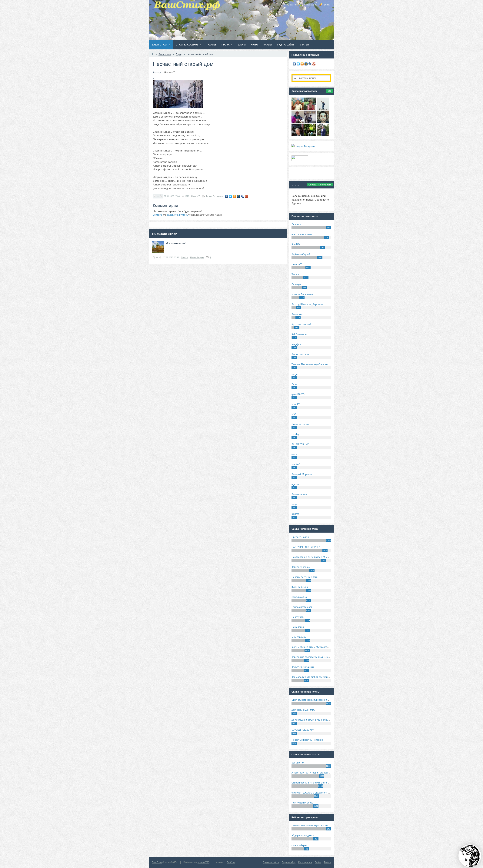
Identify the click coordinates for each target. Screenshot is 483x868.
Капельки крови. (300, 567)
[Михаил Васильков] (323, 108)
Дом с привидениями (303, 709)
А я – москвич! (176, 242)
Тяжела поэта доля (301, 607)
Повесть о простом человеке (307, 739)
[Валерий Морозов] (297, 134)
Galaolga (296, 284)
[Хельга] (297, 121)
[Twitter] (230, 196)
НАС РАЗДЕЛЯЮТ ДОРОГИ (305, 547)
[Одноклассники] (234, 196)
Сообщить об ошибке (319, 184)
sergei (294, 374)
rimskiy (295, 434)
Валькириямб (299, 494)
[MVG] (323, 134)
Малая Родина (197, 257)
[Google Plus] (246, 196)
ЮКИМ (295, 514)
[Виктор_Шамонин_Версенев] (310, 134)
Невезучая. (297, 617)
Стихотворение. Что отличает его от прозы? (315, 782)
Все (329, 91)
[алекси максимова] (310, 108)
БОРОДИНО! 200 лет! (302, 729)
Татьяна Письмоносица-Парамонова (312, 364)
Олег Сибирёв (299, 845)
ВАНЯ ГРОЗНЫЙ (300, 444)
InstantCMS (203, 862)
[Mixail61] (310, 121)
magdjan (296, 344)
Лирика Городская (214, 196)
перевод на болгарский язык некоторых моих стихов (320, 657)
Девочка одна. (299, 597)
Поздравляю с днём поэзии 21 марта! (312, 557)
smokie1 (295, 464)
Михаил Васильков (302, 294)
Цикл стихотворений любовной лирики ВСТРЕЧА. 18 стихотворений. (329, 699)
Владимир (297, 314)
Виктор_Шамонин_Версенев (307, 304)
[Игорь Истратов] (297, 108)
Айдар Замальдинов (302, 835)
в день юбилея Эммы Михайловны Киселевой (317, 647)
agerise (295, 484)
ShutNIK (184, 257)
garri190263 (298, 394)
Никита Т (195, 196)
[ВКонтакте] (226, 196)
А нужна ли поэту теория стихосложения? (314, 772)
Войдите (157, 215)
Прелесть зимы (300, 537)
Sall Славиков (299, 334)
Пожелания (298, 627)
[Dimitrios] (323, 121)
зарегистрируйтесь (177, 215)
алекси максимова (301, 234)
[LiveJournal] (242, 196)
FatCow (231, 862)
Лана (294, 384)
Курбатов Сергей (300, 254)
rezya (294, 504)
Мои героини (298, 637)
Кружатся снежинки (302, 667)
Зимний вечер (299, 587)
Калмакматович (300, 354)
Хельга (295, 274)
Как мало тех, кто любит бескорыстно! (312, 677)
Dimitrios (296, 224)
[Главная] (152, 54)
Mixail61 (295, 404)
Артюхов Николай (301, 324)
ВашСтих (157, 862)
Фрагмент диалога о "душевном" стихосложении (318, 792)
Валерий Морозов (301, 474)
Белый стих (297, 762)
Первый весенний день (304, 577)
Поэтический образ (302, 802)
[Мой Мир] (238, 196)
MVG (294, 414)
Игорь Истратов (300, 424)
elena (294, 454)
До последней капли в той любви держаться (316, 719)
